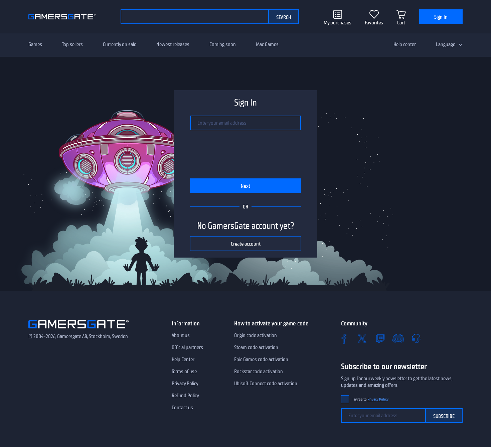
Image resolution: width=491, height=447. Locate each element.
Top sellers (72, 44)
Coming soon (222, 44)
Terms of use (184, 371)
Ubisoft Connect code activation (265, 383)
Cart (401, 22)
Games (35, 44)
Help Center (183, 359)
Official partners (187, 347)
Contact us (182, 407)
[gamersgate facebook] (344, 338)
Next (245, 186)
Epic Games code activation (261, 359)
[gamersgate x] (362, 338)
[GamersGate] (78, 329)
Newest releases (172, 44)
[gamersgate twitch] (380, 338)
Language (445, 44)
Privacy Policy (185, 383)
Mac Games (267, 44)
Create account (246, 244)
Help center (404, 44)
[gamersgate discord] (398, 338)
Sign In (441, 17)
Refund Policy (185, 395)
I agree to (370, 399)
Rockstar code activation (258, 371)
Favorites (374, 22)
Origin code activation (255, 335)
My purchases (337, 22)
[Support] (416, 338)
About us (181, 335)
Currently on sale (119, 44)
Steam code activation (256, 347)
